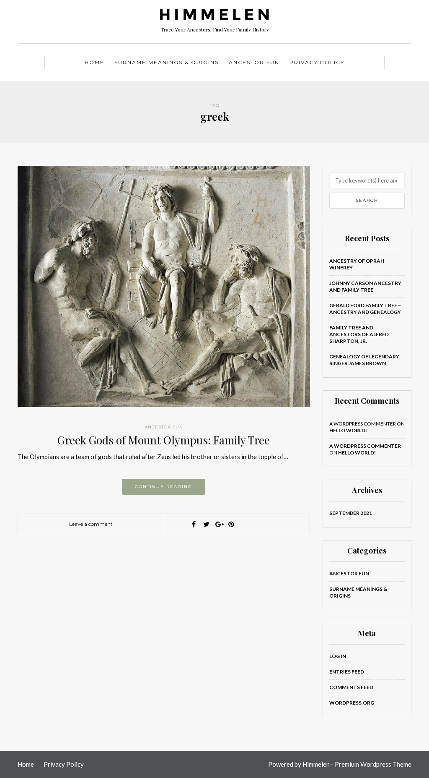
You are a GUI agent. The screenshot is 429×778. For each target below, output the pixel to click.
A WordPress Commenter (365, 446)
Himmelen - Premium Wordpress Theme (356, 764)
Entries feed (346, 671)
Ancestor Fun (254, 62)
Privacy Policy (316, 62)
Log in (337, 656)
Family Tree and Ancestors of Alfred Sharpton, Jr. (359, 334)
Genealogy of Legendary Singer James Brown (364, 359)
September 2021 (350, 513)
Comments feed (351, 687)
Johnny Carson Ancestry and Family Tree (365, 286)
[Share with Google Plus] (218, 524)
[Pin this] (231, 524)
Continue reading (163, 486)
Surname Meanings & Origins (166, 62)
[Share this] (193, 524)
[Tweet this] (206, 524)
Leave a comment (91, 524)
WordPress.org (351, 703)
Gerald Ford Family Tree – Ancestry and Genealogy (365, 308)
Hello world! (348, 430)
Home (94, 62)
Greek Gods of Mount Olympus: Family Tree (163, 440)
